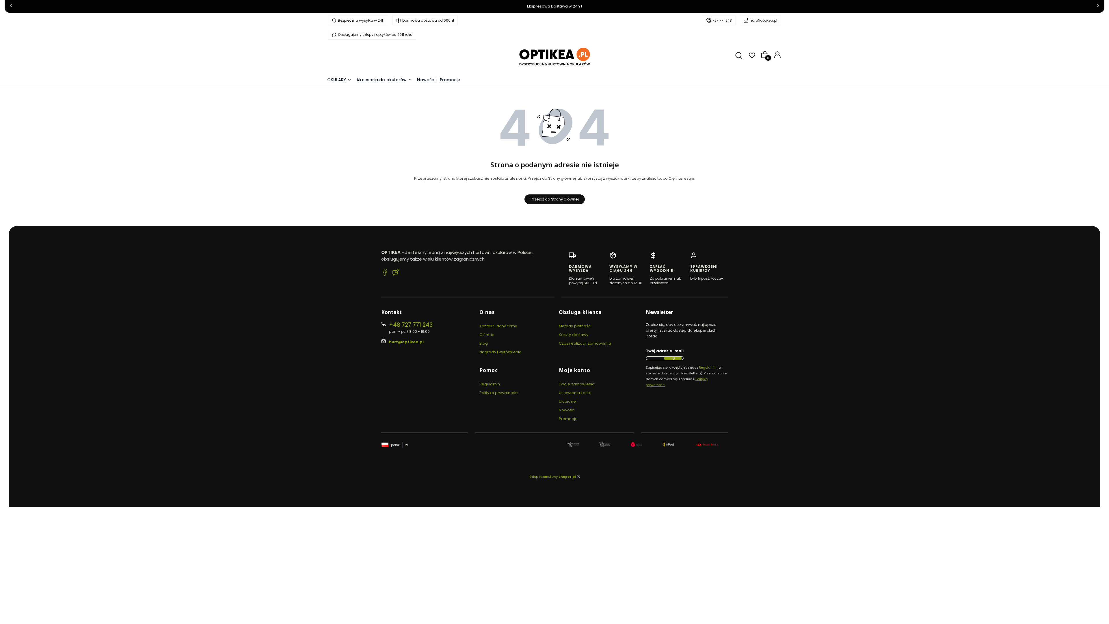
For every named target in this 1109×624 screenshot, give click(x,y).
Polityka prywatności (498, 392)
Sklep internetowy (552, 476)
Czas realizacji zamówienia (585, 343)
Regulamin (489, 384)
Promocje (568, 418)
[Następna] (1098, 6)
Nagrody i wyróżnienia (500, 352)
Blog (483, 343)
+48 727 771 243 (411, 325)
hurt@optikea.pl (763, 20)
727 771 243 (722, 20)
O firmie (486, 334)
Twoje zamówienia (577, 384)
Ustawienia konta (575, 392)
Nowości (567, 410)
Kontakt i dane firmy (498, 326)
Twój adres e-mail (665, 351)
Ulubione (567, 401)
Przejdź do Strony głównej (555, 199)
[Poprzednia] (11, 6)
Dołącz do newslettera (673, 358)
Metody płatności (575, 326)
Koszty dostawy (573, 334)
